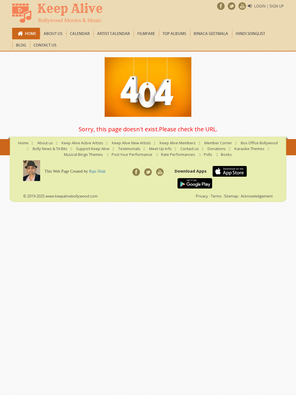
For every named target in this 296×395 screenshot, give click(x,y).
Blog (21, 45)
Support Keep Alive (93, 148)
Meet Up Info (160, 148)
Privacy (202, 196)
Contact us (45, 45)
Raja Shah (97, 171)
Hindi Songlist (250, 33)
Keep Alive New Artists (131, 142)
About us (53, 33)
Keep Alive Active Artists (82, 142)
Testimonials (129, 148)
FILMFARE (146, 33)
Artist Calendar (113, 33)
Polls (208, 154)
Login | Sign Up (269, 6)
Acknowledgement (257, 196)
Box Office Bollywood (259, 142)
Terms (216, 196)
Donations (217, 148)
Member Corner (218, 142)
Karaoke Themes (249, 148)
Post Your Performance (132, 154)
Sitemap (231, 196)
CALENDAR (80, 33)
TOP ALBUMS (174, 33)
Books (226, 154)
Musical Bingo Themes (83, 154)
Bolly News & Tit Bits (50, 148)
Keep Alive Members (178, 142)
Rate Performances (178, 154)
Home (30, 33)
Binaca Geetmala (211, 33)
